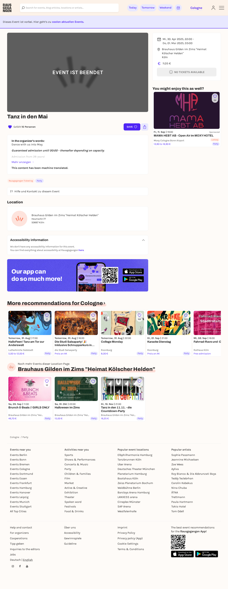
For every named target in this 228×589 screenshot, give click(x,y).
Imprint (122, 527)
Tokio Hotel (178, 506)
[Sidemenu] (221, 7)
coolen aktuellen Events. (68, 21)
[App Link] (178, 542)
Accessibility (72, 532)
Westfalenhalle (127, 511)
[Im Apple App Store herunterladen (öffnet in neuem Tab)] (133, 271)
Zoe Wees (177, 464)
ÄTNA (174, 492)
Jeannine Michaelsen (185, 459)
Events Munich (20, 502)
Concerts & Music (76, 464)
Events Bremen (20, 464)
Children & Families (77, 473)
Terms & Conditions (131, 549)
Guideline (70, 543)
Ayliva (175, 469)
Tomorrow (148, 7)
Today (133, 7)
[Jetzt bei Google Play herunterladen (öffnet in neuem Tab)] (133, 279)
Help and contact (21, 527)
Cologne (14, 437)
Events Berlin (18, 455)
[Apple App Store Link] (182, 554)
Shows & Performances (79, 459)
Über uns (70, 527)
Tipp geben (17, 543)
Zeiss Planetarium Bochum (135, 483)
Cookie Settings (128, 543)
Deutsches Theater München (136, 469)
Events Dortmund (21, 473)
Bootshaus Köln (128, 478)
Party (39, 181)
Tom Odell (177, 511)
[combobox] (69, 8)
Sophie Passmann (183, 455)
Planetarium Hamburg (132, 473)
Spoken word (72, 502)
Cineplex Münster (129, 502)
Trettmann (178, 497)
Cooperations (18, 538)
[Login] (213, 8)
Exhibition (71, 492)
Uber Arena (125, 464)
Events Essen (18, 478)
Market (69, 483)
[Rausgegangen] (7, 8)
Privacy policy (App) (130, 538)
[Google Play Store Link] (206, 554)
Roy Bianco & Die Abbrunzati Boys (193, 473)
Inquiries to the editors (25, 549)
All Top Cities (18, 511)
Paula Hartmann (182, 502)
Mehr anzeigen (21, 162)
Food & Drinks (74, 511)
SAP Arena (124, 506)
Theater (69, 497)
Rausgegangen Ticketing (21, 181)
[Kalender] (178, 7)
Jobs (13, 554)
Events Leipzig (19, 497)
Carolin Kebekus (182, 483)
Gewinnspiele (72, 538)
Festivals (70, 506)
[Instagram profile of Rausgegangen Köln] (13, 566)
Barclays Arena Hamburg (134, 492)
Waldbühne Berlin (129, 487)
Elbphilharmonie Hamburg (135, 455)
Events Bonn (18, 459)
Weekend (166, 7)
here (81, 250)
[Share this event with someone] (144, 126)
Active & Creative (75, 487)
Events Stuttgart (21, 506)
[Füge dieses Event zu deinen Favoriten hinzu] (93, 381)
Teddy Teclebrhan (182, 478)
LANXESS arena (128, 497)
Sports (68, 455)
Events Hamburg (21, 487)
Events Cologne (20, 469)
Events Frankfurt (21, 483)
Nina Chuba (179, 487)
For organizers (19, 532)
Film (67, 478)
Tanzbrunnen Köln (129, 459)
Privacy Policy (126, 532)
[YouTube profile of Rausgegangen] (27, 566)
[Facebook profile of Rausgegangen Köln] (20, 566)
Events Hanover (20, 492)
